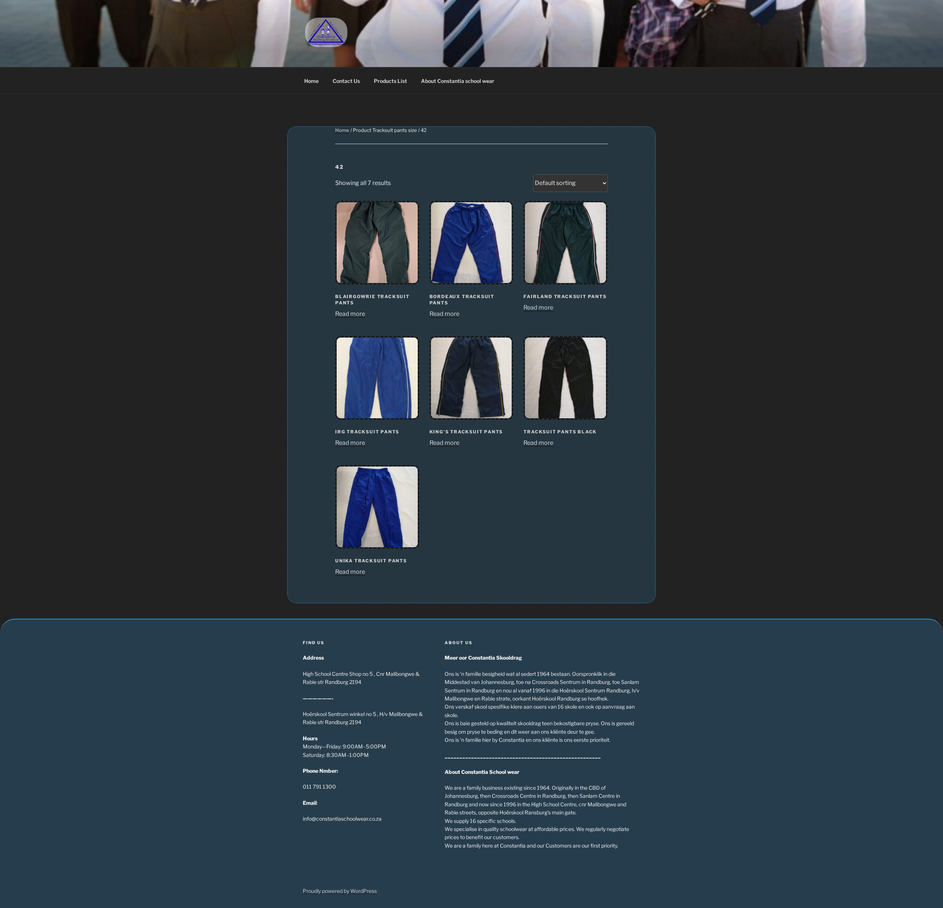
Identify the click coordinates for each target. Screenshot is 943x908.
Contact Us (346, 81)
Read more (350, 313)
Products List (390, 81)
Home (311, 81)
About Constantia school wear (457, 81)
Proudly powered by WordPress (340, 891)
